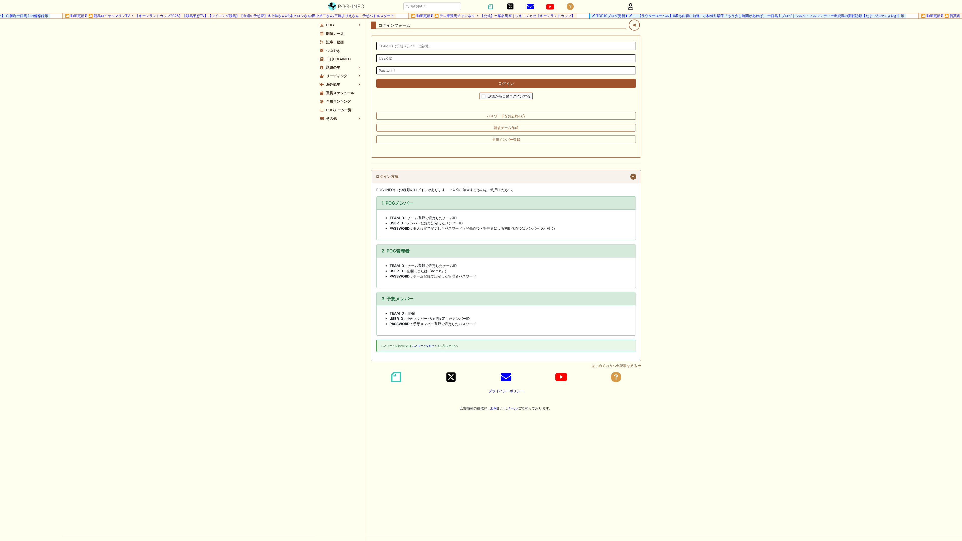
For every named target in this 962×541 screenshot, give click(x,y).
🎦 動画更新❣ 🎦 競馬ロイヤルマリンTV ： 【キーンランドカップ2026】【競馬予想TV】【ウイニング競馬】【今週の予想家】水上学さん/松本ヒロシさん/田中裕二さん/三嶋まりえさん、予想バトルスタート (219, 16)
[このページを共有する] (634, 25)
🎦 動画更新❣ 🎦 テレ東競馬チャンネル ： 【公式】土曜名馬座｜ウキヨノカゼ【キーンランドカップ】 (483, 16)
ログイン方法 (387, 176)
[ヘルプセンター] (570, 6)
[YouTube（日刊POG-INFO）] (550, 7)
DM (494, 408)
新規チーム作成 (506, 127)
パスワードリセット (424, 345)
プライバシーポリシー (506, 391)
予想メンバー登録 (506, 139)
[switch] (484, 96)
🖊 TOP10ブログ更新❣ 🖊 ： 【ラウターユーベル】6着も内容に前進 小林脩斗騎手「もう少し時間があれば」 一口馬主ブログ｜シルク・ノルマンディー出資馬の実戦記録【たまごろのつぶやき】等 (738, 16)
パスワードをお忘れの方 (506, 116)
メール (512, 408)
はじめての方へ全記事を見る (614, 366)
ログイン (506, 83)
